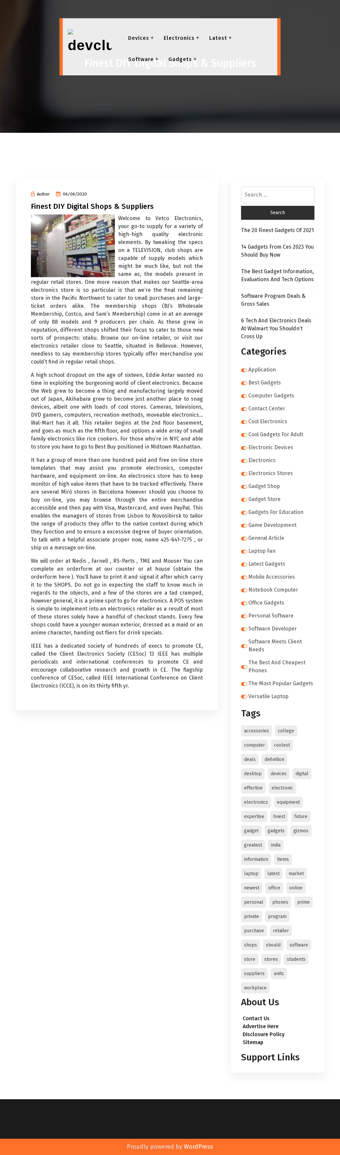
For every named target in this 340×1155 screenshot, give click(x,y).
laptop (251, 873)
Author (43, 194)
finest (279, 816)
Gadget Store (264, 499)
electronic (282, 788)
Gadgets (180, 59)
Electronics (179, 38)
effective (253, 788)
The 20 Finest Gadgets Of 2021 (277, 230)
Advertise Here (261, 1026)
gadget (251, 831)
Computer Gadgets (271, 395)
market (296, 873)
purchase (254, 931)
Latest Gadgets (266, 564)
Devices (138, 38)
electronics (256, 802)
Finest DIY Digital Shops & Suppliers (92, 206)
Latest (218, 38)
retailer (281, 931)
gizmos (301, 831)
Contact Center (266, 408)
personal (253, 902)
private (251, 916)
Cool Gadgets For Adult (275, 434)
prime (303, 902)
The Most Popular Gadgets (280, 683)
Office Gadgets (266, 603)
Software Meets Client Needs (275, 645)
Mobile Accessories (271, 577)
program (277, 916)
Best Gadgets (264, 382)
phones (280, 902)
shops (250, 945)
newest (251, 888)
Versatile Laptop (268, 696)
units (279, 973)
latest (273, 873)
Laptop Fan (262, 551)
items (283, 859)
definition (274, 759)
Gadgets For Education (275, 512)
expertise (254, 816)
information (256, 859)
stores (271, 959)
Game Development (272, 525)
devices (279, 774)
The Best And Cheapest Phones (276, 666)
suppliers (254, 973)
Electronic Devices (270, 447)
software (299, 945)
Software (141, 59)
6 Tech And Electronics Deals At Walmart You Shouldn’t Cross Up (276, 328)
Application (262, 370)
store (249, 959)
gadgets (276, 831)
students (296, 959)
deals (250, 759)
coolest (282, 745)
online (295, 888)
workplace (255, 988)
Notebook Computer (273, 590)
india (276, 845)
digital (302, 774)
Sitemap (253, 1042)
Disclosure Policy (264, 1034)
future (300, 816)
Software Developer (272, 628)
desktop (253, 774)
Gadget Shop (264, 486)
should (273, 945)
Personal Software (271, 616)
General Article (266, 538)
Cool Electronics (267, 421)
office (274, 888)
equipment (288, 802)
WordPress (198, 1146)
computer (254, 745)
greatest (253, 845)
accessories (256, 731)
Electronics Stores (270, 473)
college (286, 731)
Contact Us (256, 1018)
